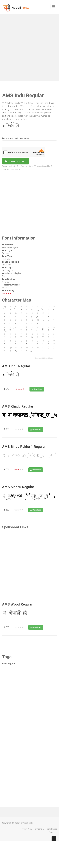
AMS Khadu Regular (17, 406)
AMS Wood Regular (17, 604)
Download (38, 389)
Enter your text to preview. (16, 138)
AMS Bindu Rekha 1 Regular (24, 447)
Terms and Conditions (42, 829)
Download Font (16, 161)
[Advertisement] (29, 46)
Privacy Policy (27, 829)
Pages (54, 829)
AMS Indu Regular (16, 366)
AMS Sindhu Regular (18, 487)
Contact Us (53, 832)
